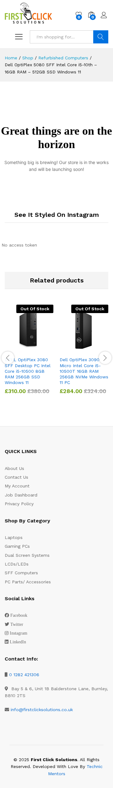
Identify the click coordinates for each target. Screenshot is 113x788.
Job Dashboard (21, 494)
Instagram (18, 633)
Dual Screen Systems (27, 555)
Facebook (18, 615)
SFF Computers (21, 572)
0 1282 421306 (24, 674)
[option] (29, 354)
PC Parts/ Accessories (28, 581)
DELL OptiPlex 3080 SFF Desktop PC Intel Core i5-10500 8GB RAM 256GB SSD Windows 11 (28, 371)
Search (100, 36)
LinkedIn (18, 642)
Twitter (16, 624)
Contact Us (16, 477)
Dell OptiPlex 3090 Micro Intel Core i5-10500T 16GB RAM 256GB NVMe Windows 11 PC (84, 371)
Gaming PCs (17, 546)
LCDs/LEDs (17, 563)
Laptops (14, 537)
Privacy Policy (19, 503)
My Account (17, 485)
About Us (14, 468)
